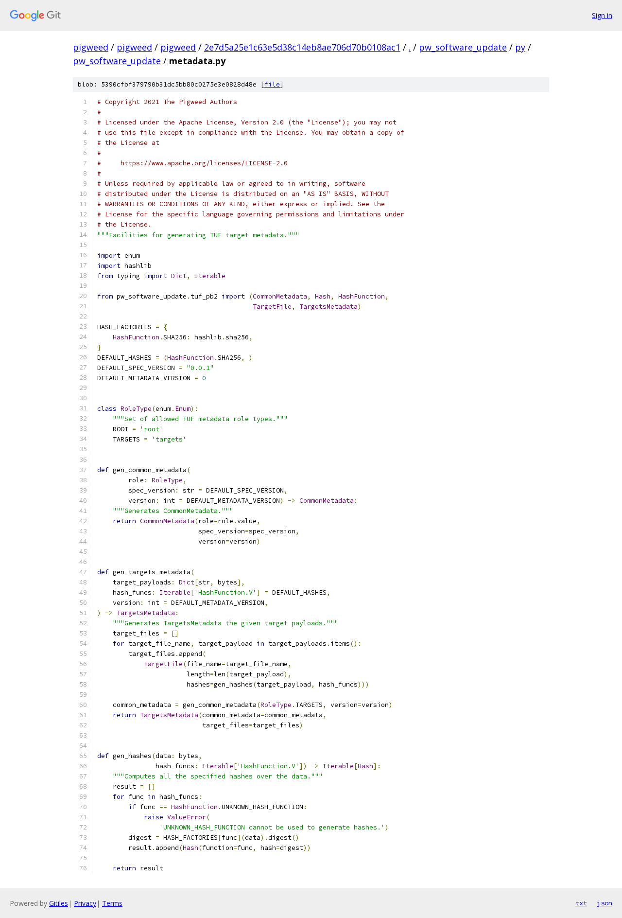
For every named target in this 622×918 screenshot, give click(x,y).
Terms (112, 903)
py (520, 47)
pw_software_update (463, 47)
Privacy (85, 903)
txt (581, 903)
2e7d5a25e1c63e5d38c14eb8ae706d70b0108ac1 (302, 47)
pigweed (90, 47)
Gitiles (58, 903)
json (604, 903)
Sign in (602, 15)
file (272, 84)
